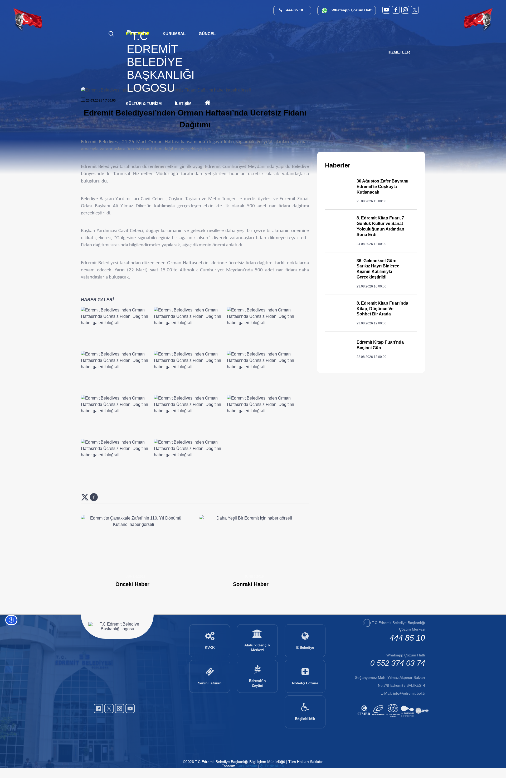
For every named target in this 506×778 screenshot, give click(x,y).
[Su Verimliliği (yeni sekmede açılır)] (408, 718)
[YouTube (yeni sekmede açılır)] (386, 10)
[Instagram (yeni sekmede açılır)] (405, 10)
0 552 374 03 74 (397, 663)
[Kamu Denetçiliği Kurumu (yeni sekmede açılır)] (393, 718)
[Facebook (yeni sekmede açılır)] (396, 10)
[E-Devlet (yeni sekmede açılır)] (379, 718)
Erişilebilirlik (274, 766)
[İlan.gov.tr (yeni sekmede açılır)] (422, 718)
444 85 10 (294, 10)
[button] (207, 34)
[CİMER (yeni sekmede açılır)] (364, 718)
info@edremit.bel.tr (409, 693)
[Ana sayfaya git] (160, 87)
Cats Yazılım (246, 766)
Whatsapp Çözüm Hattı (352, 10)
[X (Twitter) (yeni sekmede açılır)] (415, 10)
